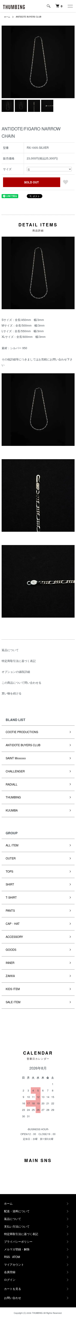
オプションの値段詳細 (16, 672)
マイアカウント (14, 1264)
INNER (10, 963)
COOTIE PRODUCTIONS (22, 732)
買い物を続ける (11, 693)
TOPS (9, 871)
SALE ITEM (13, 1002)
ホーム (7, 16)
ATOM (16, 1257)
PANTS (10, 910)
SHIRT (10, 884)
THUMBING (13, 797)
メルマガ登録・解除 (17, 1249)
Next (70, 62)
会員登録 (9, 1272)
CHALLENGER (15, 771)
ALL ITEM (12, 845)
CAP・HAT (13, 924)
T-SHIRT (11, 897)
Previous (6, 62)
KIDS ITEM (13, 989)
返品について (10, 650)
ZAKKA (10, 976)
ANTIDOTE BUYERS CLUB (28, 16)
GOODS (11, 950)
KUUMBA (12, 810)
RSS (7, 1257)
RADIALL (11, 784)
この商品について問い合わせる (21, 682)
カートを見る (12, 1289)
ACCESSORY (14, 937)
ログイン (9, 1280)
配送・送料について (17, 1211)
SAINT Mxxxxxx (16, 758)
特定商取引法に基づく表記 (19, 661)
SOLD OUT (31, 182)
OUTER (11, 858)
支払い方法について (17, 1226)
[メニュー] (70, 6)
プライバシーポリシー (18, 1241)
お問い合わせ (12, 1298)
